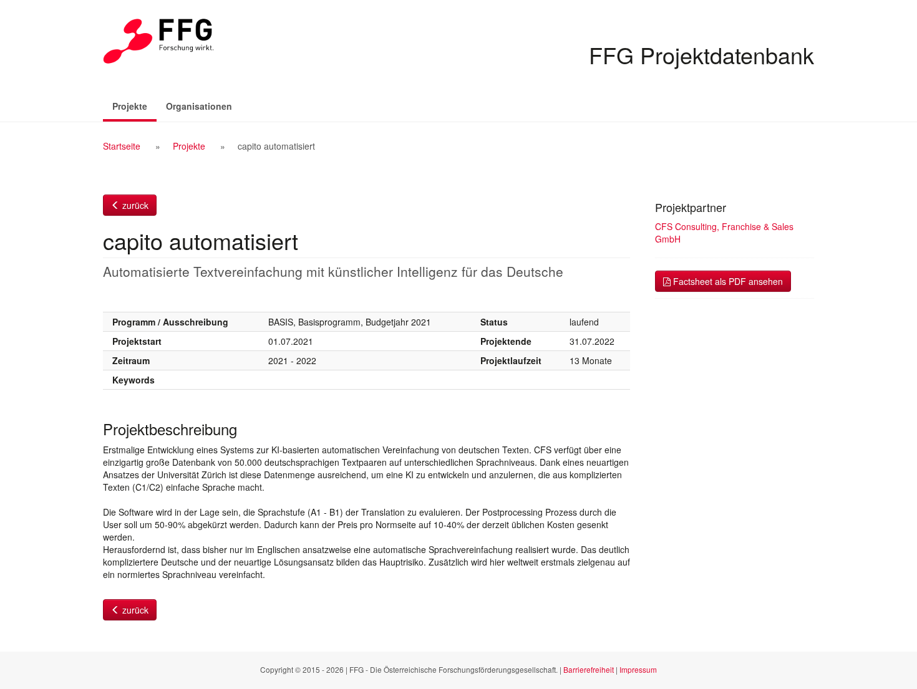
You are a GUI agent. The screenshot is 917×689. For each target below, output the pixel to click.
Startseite (121, 146)
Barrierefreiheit (588, 669)
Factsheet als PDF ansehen (727, 281)
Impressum (638, 669)
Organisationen (199, 106)
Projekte (134, 105)
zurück (134, 205)
